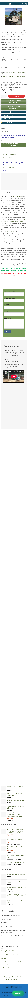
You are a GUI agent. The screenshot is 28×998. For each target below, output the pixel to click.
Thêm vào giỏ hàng (16, 96)
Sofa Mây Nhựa (7, 157)
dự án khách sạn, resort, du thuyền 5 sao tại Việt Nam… (13, 221)
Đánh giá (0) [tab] (4, 131)
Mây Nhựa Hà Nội (17, 196)
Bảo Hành (4, 958)
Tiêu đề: (6, 311)
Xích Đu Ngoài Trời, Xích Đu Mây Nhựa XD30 (14, 697)
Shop (12, 82)
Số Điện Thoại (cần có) (10, 298)
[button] (2, 4)
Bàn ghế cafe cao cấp (9, 154)
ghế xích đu (5, 76)
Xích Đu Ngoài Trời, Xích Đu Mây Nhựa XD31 (14, 663)
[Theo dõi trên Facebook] (25, 4)
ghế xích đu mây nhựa (14, 76)
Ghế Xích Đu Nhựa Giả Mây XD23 (14, 528)
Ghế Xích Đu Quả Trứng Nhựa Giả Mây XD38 (14, 495)
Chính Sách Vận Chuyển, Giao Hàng (11, 954)
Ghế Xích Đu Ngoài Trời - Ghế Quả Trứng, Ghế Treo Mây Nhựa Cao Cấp (14, 84)
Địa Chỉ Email (7, 304)
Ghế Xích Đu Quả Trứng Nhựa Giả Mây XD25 (14, 595)
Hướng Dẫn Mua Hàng (7, 967)
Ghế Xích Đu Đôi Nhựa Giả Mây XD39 (14, 765)
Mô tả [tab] (3, 128)
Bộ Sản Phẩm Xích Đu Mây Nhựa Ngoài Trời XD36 (14, 731)
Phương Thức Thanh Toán (8, 951)
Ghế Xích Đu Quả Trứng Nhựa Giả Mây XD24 (14, 561)
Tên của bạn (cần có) (9, 291)
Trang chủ (4, 82)
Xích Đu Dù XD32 (14, 461)
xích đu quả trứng (22, 78)
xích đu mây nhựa (5, 78)
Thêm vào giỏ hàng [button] (14, 465)
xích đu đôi (22, 76)
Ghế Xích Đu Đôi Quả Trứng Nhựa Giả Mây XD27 (14, 629)
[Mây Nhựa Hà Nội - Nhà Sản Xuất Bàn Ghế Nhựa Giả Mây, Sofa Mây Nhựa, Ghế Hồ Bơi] (14, 4)
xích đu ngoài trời (14, 78)
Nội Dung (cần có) (9, 318)
